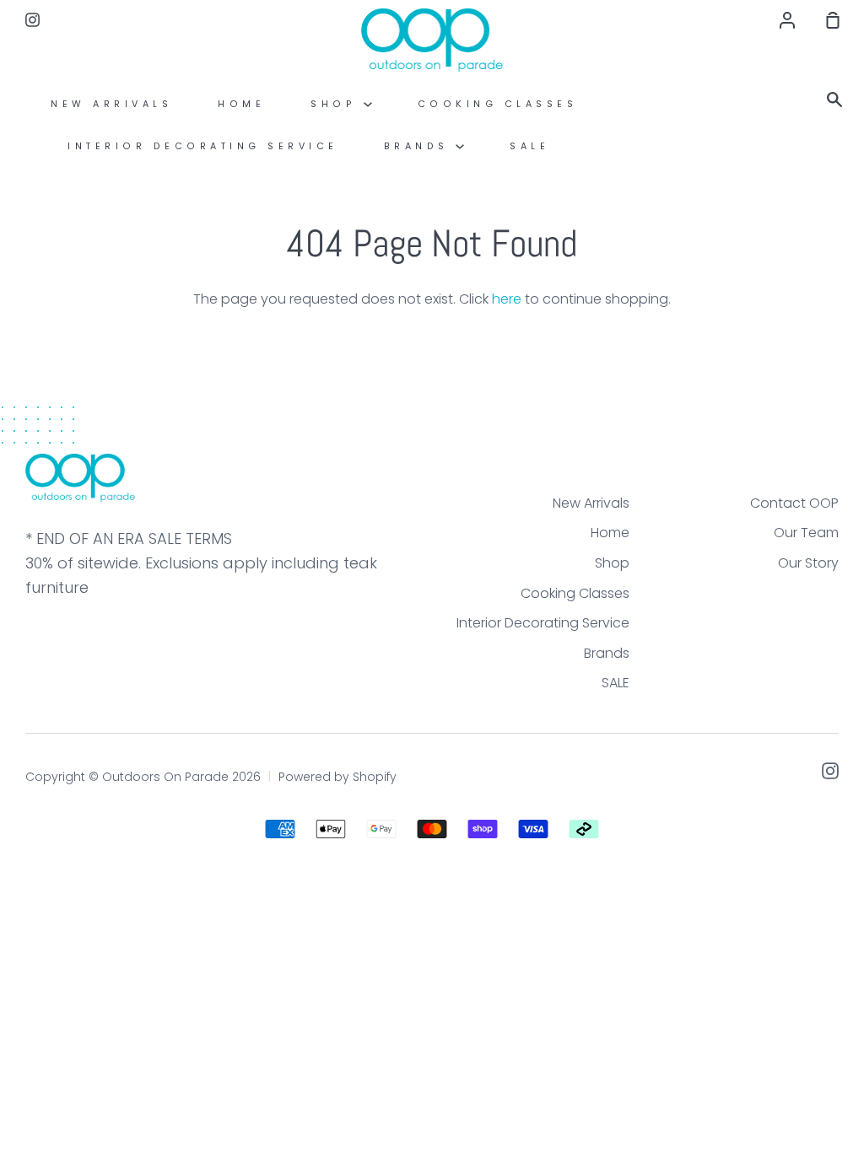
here (506, 299)
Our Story (808, 563)
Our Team (806, 532)
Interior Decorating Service (203, 146)
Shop (337, 104)
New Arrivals (111, 104)
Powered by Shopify (337, 776)
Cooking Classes (498, 104)
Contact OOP (794, 503)
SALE (529, 146)
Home (241, 104)
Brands (420, 146)
